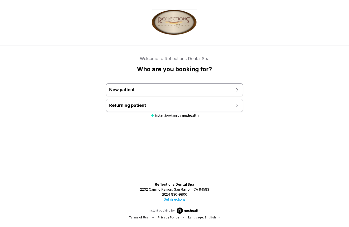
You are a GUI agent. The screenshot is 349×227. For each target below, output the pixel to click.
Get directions (174, 199)
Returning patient (127, 105)
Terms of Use (139, 217)
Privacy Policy (168, 217)
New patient (122, 89)
